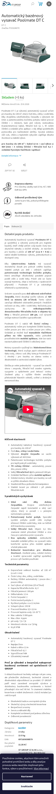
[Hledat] (33, 4)
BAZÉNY (22, 728)
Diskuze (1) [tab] (17, 226)
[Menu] (49, 4)
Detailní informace (10, 155)
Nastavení (27, 776)
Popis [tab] (6, 226)
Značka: (11, 28)
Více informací (41, 768)
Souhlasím (27, 786)
